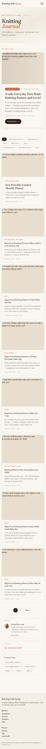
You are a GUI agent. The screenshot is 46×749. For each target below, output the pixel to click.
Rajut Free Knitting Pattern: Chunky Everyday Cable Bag (20, 357)
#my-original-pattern (13, 666)
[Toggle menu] (42, 3)
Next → (28, 610)
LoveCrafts (6, 736)
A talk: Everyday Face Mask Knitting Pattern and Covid (23, 96)
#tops (19, 671)
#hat (29, 671)
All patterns (6, 714)
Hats (3, 722)
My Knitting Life (34, 139)
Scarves (5, 716)
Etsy (3, 733)
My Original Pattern (30, 89)
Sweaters (5, 719)
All (4, 139)
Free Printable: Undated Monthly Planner (18, 186)
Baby (26, 143)
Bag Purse (15, 143)
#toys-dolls (30, 666)
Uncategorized (9, 147)
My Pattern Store (25, 147)
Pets (38, 147)
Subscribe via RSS (15, 648)
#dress (9, 671)
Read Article (12, 121)
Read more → (15, 635)
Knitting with (11, 3)
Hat (5, 143)
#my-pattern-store (13, 662)
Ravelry (4, 731)
